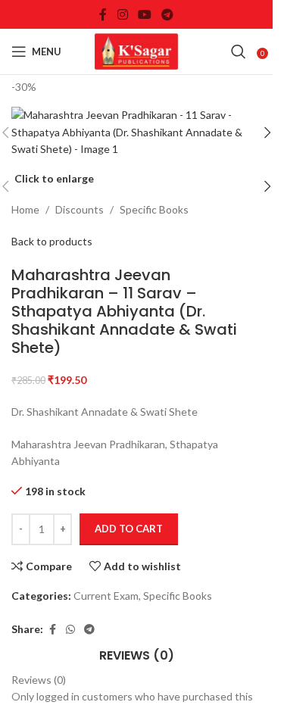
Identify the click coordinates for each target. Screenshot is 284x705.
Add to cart (129, 529)
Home (25, 209)
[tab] (136, 656)
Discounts (79, 209)
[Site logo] (136, 50)
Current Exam (106, 595)
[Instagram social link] (122, 14)
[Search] (238, 51)
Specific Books (154, 209)
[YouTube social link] (144, 14)
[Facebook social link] (103, 14)
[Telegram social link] (168, 14)
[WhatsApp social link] (70, 629)
